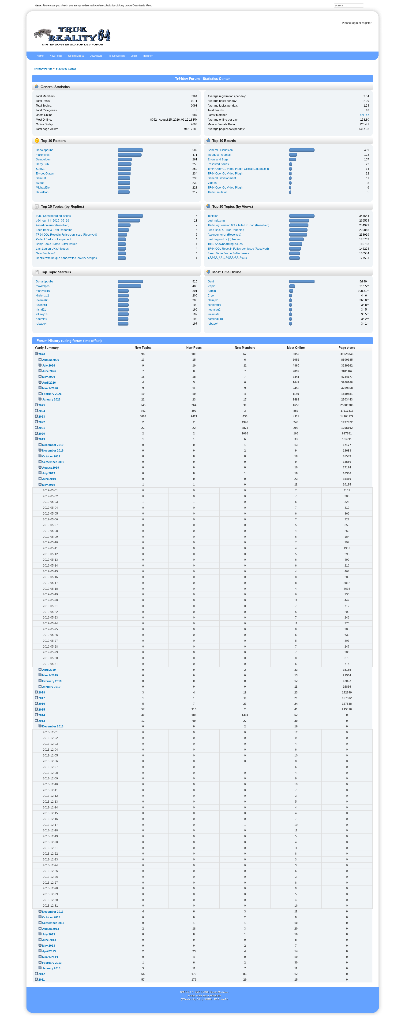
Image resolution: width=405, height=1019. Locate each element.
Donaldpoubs (44, 150)
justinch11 (42, 305)
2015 (41, 709)
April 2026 (49, 382)
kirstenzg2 (42, 295)
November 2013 (53, 911)
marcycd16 (43, 291)
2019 (41, 439)
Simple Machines (219, 992)
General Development (222, 178)
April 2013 (49, 951)
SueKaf (40, 168)
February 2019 (52, 681)
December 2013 (53, 726)
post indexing (216, 220)
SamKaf (41, 178)
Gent (211, 281)
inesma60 (42, 300)
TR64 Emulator (217, 192)
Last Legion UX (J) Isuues (52, 248)
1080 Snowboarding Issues (53, 216)
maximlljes (42, 154)
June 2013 (49, 940)
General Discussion (220, 150)
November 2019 (53, 450)
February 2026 (52, 394)
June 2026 (49, 371)
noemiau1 (42, 319)
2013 (41, 721)
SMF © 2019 (202, 992)
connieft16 (214, 305)
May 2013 (48, 945)
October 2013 (51, 917)
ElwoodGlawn (45, 173)
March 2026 (50, 388)
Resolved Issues (218, 164)
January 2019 (51, 687)
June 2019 (49, 479)
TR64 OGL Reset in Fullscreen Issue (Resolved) (66, 234)
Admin (212, 291)
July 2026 (48, 365)
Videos (212, 183)
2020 (41, 433)
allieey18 (42, 314)
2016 (41, 703)
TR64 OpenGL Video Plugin (225, 173)
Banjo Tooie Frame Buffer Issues (56, 244)
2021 (41, 428)
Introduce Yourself (219, 154)
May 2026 (48, 376)
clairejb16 (214, 300)
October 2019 (51, 456)
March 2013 (50, 957)
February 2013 (52, 962)
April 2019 (49, 669)
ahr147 (364, 115)
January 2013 (51, 968)
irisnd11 (41, 309)
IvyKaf (40, 183)
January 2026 (51, 399)
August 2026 (50, 360)
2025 (41, 405)
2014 (41, 715)
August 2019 (50, 467)
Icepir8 (212, 286)
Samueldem (43, 159)
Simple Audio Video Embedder (204, 995)
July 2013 (48, 934)
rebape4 (41, 323)
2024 (41, 411)
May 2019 (48, 484)
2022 (41, 422)
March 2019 (50, 675)
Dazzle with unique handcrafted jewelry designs (66, 258)
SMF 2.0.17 (186, 992)
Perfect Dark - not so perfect (53, 239)
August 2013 (50, 928)
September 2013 (53, 923)
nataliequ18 (215, 319)
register (366, 23)
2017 (41, 698)
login (355, 23)
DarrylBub (42, 164)
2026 (41, 354)
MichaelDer (43, 187)
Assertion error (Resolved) (52, 225)
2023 (41, 416)
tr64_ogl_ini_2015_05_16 (52, 220)
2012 (41, 974)
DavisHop (42, 192)
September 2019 (53, 462)
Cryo (211, 295)
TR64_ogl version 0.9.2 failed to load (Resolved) (238, 225)
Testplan (213, 216)
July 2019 (48, 473)
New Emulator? (46, 253)
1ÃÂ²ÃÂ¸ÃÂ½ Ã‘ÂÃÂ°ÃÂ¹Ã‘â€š (227, 258)
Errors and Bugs (218, 159)
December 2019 (53, 445)
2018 (41, 692)
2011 (41, 979)
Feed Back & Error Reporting (54, 230)
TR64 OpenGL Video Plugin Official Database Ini (239, 168)
